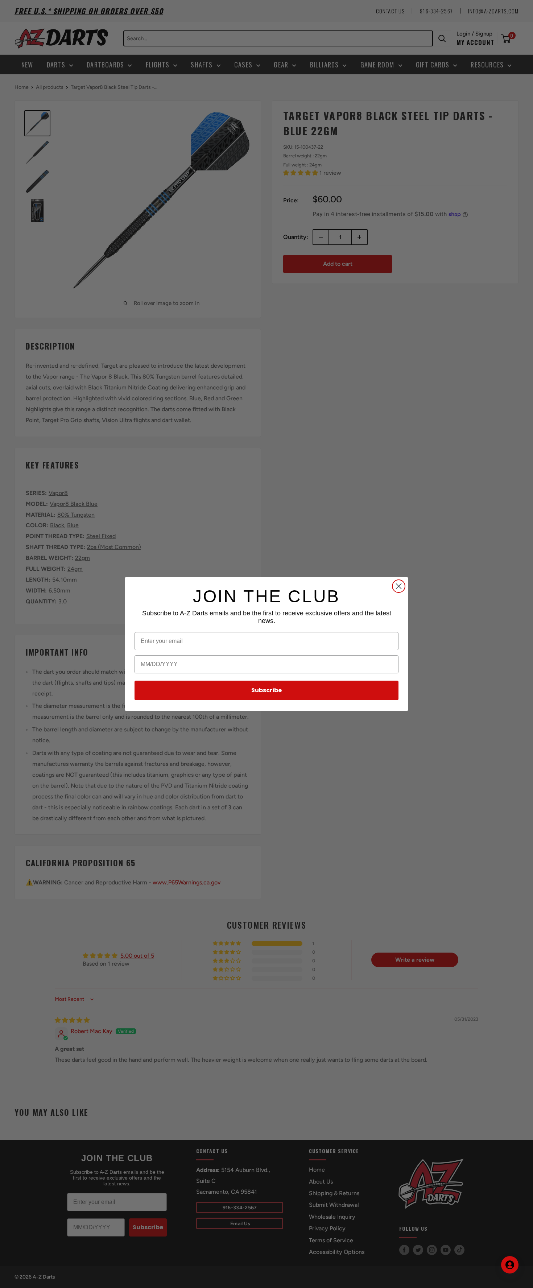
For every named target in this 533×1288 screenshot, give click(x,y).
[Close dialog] (398, 586)
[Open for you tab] (509, 1264)
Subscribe (266, 690)
